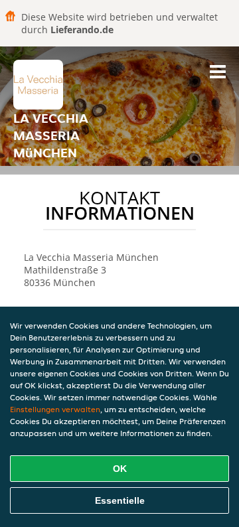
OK (120, 468)
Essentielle (120, 500)
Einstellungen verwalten (55, 409)
